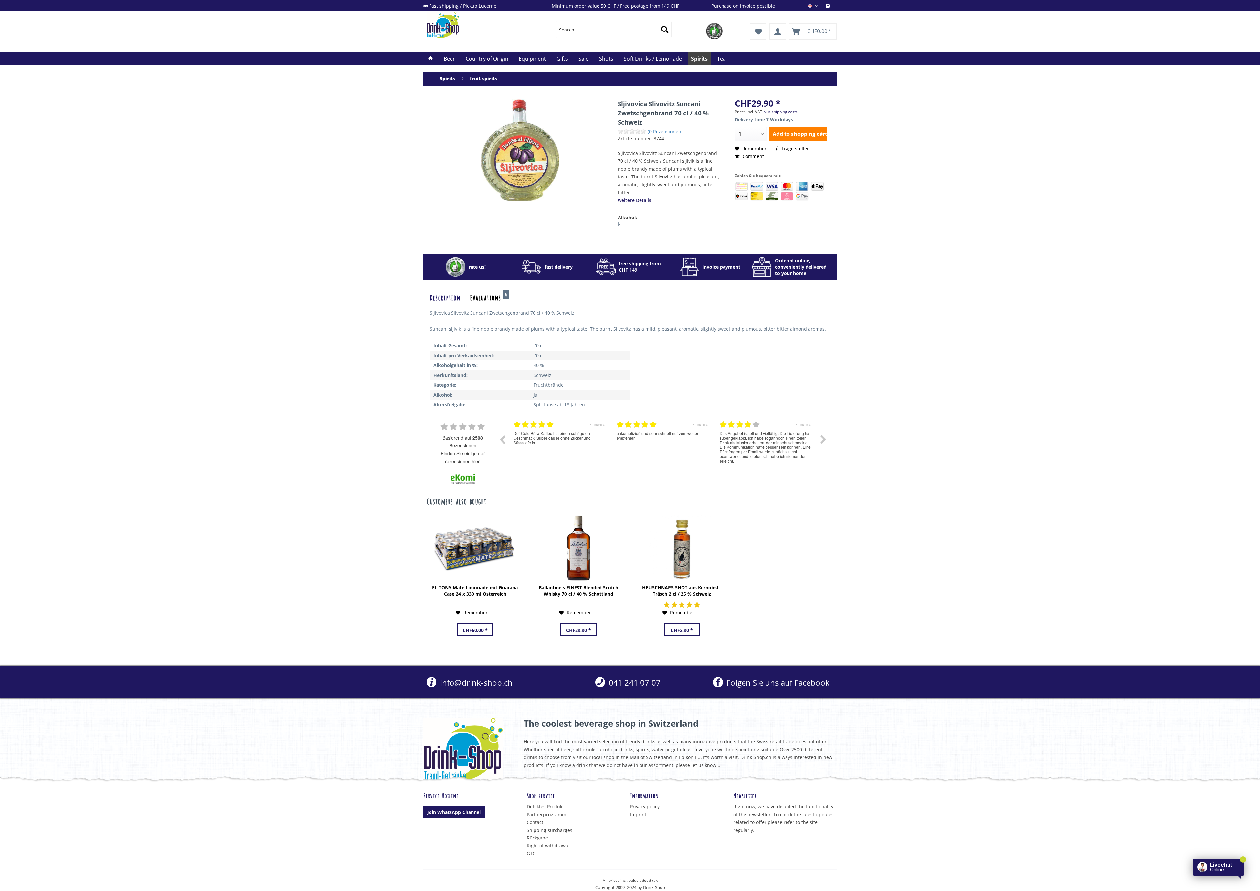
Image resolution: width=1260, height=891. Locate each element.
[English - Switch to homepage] (476, 25)
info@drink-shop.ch (475, 682)
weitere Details (634, 200)
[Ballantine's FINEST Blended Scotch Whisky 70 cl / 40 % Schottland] (578, 548)
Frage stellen (795, 148)
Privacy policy (645, 806)
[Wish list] (758, 31)
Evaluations (488, 297)
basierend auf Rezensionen (462, 441)
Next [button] (823, 439)
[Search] (665, 29)
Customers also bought (456, 501)
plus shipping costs (780, 111)
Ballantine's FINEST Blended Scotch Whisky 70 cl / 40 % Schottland (578, 590)
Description (445, 297)
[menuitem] (831, 6)
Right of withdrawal (548, 845)
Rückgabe (537, 838)
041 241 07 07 (634, 682)
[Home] (430, 58)
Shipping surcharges (549, 830)
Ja (620, 223)
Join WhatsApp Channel (454, 812)
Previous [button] (502, 439)
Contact (535, 822)
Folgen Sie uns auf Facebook (776, 682)
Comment (752, 156)
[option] (560, 444)
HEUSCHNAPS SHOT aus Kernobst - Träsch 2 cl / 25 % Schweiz (682, 590)
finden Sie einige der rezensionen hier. (463, 457)
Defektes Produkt (545, 806)
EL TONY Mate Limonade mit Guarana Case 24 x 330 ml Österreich (475, 590)
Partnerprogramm (546, 814)
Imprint (638, 814)
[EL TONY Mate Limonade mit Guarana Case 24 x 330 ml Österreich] (475, 548)
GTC (531, 853)
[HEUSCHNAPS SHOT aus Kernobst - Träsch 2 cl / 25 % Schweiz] (681, 548)
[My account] (777, 31)
